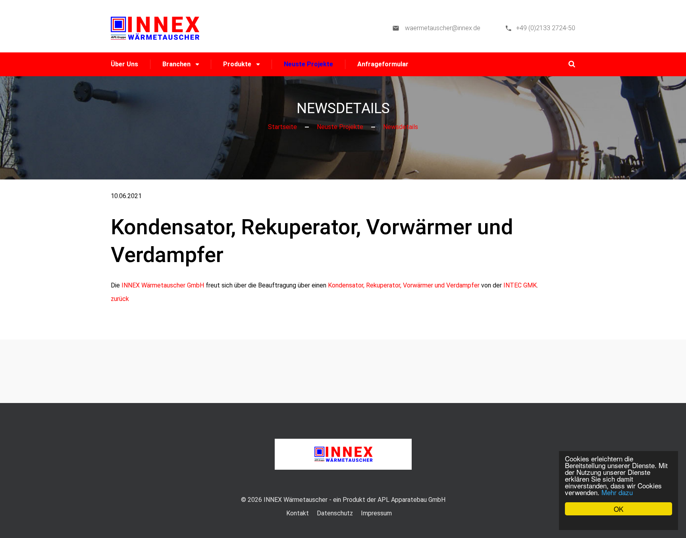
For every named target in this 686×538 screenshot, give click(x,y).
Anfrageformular (383, 64)
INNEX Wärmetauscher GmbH (162, 285)
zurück (120, 299)
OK (618, 509)
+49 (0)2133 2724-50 (545, 28)
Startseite (282, 127)
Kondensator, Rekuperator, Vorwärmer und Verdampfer (404, 285)
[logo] (155, 27)
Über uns (124, 64)
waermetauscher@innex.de (441, 28)
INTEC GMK (520, 285)
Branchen (176, 64)
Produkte (237, 64)
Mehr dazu (617, 492)
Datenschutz (335, 513)
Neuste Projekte (308, 64)
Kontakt (297, 513)
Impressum (376, 513)
